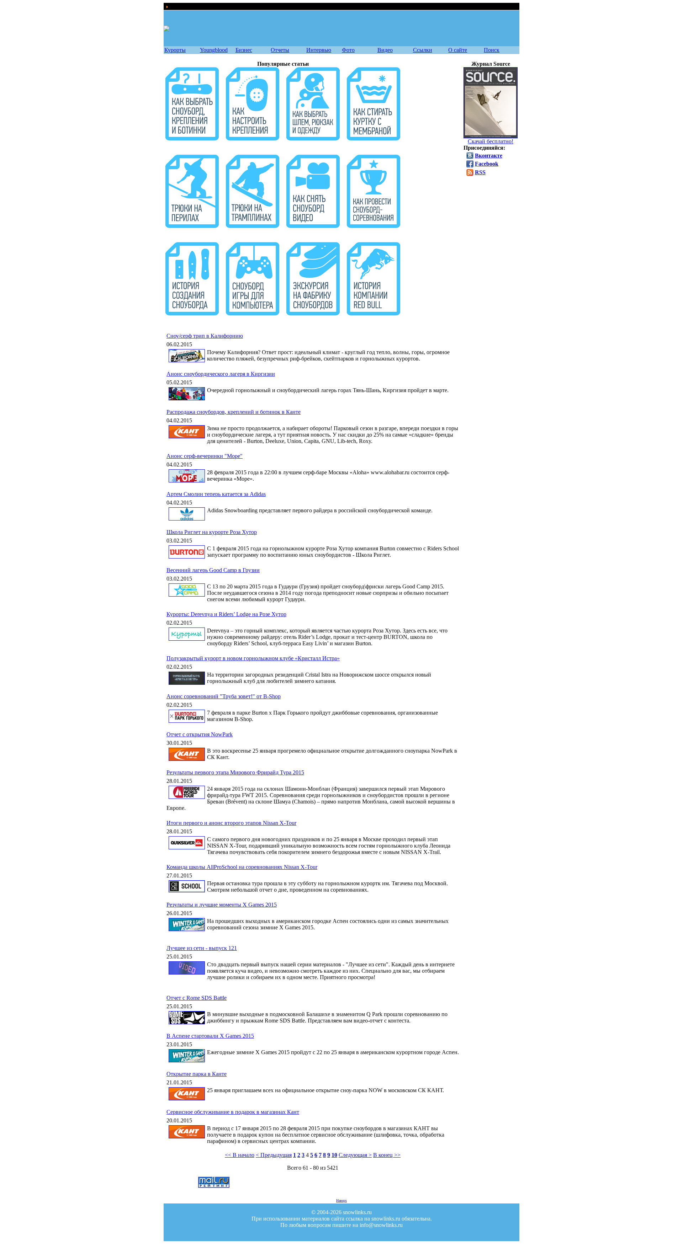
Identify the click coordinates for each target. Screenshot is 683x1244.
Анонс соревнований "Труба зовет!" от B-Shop (223, 696)
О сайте (457, 50)
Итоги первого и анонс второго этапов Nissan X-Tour (231, 823)
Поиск (491, 50)
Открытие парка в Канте (196, 1074)
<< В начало (239, 1155)
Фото (348, 50)
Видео (385, 50)
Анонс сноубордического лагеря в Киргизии (220, 374)
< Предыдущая (274, 1155)
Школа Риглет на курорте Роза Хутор (211, 532)
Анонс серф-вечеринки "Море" (204, 456)
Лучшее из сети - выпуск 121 (201, 948)
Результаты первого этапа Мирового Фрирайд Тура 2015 (235, 772)
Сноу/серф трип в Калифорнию (204, 336)
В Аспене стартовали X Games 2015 (210, 1036)
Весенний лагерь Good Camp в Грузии (213, 570)
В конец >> (387, 1155)
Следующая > (355, 1155)
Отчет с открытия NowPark (199, 734)
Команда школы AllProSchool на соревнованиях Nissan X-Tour (241, 867)
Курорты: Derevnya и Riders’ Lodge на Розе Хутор (226, 614)
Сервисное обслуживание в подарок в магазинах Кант (232, 1112)
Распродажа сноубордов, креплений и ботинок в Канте (233, 412)
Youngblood (214, 50)
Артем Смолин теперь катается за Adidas (216, 494)
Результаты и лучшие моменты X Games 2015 (221, 905)
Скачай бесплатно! (490, 141)
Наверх (341, 1200)
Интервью (318, 50)
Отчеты (280, 50)
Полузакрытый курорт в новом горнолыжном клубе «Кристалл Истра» (253, 658)
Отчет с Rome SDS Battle (196, 998)
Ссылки (422, 50)
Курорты (175, 50)
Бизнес (243, 50)
